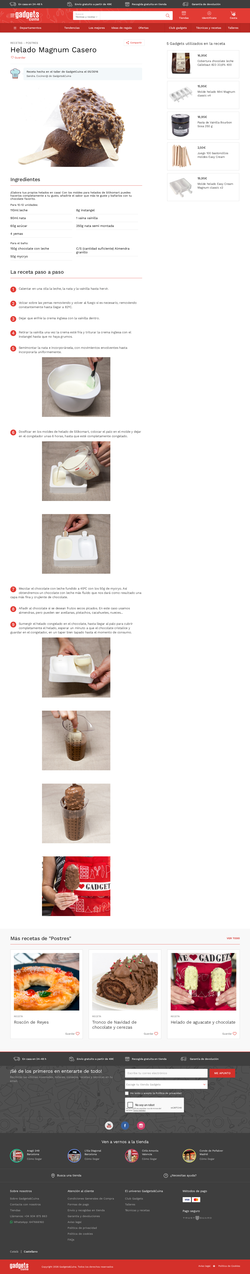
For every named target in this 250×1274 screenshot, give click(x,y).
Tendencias (71, 27)
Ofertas (143, 27)
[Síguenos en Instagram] (141, 1125)
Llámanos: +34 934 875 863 (28, 1216)
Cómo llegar (34, 1158)
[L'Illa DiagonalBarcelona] (74, 1156)
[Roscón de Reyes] (47, 982)
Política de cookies (80, 1233)
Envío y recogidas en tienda (86, 1210)
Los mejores (97, 27)
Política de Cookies (229, 1266)
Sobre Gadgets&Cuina (24, 1198)
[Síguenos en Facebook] (125, 1125)
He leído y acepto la (155, 1093)
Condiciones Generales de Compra (91, 1198)
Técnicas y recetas (208, 27)
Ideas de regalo (121, 27)
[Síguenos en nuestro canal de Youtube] (109, 1125)
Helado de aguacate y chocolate (203, 1022)
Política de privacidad (168, 1093)
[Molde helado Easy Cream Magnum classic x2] (203, 187)
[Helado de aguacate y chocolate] (203, 982)
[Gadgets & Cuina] (27, 19)
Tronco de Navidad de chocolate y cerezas (114, 1025)
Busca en (80, 14)
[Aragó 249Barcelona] (16, 1156)
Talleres (233, 27)
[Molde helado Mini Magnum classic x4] (203, 95)
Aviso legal (74, 1222)
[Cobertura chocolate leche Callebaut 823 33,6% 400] (203, 64)
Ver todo (233, 938)
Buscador (107, 12)
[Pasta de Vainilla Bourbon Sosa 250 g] (203, 125)
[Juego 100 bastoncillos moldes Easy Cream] (203, 156)
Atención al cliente (81, 1191)
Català (14, 1251)
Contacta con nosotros (25, 1204)
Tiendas (15, 1210)
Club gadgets (178, 27)
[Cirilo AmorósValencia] (131, 1156)
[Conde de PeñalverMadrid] (189, 1156)
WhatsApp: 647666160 (29, 1222)
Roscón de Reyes (31, 1022)
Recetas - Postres (24, 42)
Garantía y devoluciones (84, 1216)
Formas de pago (78, 1204)
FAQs (71, 1239)
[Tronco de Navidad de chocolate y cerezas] (125, 982)
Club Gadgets (134, 1198)
